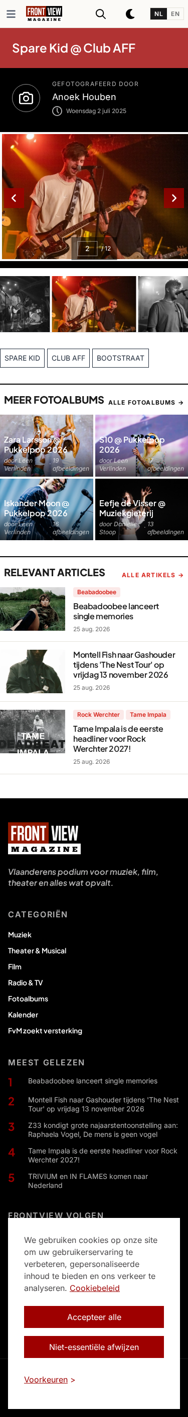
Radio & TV (25, 982)
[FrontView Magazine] (44, 838)
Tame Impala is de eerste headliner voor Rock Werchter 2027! (102, 1155)
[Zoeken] (101, 14)
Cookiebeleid (95, 1288)
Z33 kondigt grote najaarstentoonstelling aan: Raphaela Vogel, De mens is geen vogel (103, 1129)
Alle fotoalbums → (146, 402)
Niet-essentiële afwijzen (94, 1347)
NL (158, 14)
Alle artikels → (153, 575)
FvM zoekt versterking (45, 1030)
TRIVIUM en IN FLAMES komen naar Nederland (88, 1180)
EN (175, 14)
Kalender (23, 1014)
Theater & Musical (37, 950)
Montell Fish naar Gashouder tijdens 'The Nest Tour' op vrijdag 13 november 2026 (103, 1104)
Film (15, 966)
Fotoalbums (28, 998)
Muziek (20, 934)
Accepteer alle (94, 1317)
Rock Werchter (98, 714)
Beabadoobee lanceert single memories (92, 1080)
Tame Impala (148, 714)
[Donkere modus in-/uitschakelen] (131, 14)
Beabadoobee (96, 592)
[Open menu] (11, 14)
